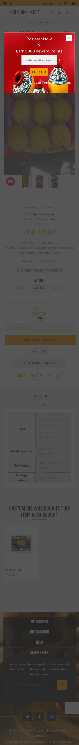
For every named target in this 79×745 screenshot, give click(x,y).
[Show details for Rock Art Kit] (21, 543)
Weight (39, 281)
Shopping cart (66, 12)
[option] (10, 186)
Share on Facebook (41, 376)
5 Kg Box (57, 288)
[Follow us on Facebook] (39, 716)
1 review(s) (47, 207)
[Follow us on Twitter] (27, 716)
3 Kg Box (39, 288)
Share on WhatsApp (58, 376)
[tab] (39, 396)
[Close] (69, 38)
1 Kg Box (21, 288)
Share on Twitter (33, 376)
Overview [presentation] (39, 396)
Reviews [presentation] (39, 405)
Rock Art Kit (13, 570)
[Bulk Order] (52, 12)
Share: (22, 376)
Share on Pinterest (49, 376)
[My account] (59, 12)
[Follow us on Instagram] (51, 716)
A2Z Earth (42, 224)
